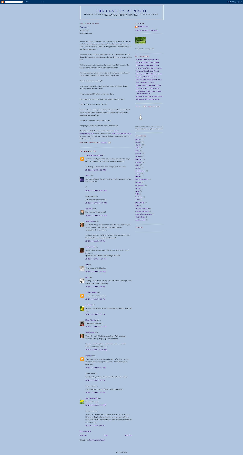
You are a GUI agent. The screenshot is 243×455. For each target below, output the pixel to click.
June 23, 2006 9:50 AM (95, 170)
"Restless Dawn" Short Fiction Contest (148, 79)
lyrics (137, 151)
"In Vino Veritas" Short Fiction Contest (148, 68)
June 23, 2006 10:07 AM (96, 190)
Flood (87, 175)
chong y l (88, 355)
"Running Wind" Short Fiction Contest (148, 74)
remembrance (140, 171)
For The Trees (90, 221)
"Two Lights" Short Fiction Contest (147, 99)
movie (137, 188)
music (137, 191)
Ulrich (137, 199)
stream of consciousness (143, 214)
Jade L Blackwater (91, 398)
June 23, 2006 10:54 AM (96, 215)
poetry (137, 139)
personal (138, 153)
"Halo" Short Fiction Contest (145, 82)
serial (137, 148)
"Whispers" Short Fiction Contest (146, 77)
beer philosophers (141, 179)
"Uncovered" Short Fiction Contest (147, 62)
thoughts (138, 159)
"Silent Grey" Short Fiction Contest (147, 88)
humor (137, 176)
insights (138, 156)
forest (137, 165)
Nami (137, 205)
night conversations (142, 208)
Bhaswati (88, 305)
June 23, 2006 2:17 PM (95, 241)
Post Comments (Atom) (97, 440)
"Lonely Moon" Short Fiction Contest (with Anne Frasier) (148, 92)
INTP (137, 194)
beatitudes (139, 197)
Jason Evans (143, 26)
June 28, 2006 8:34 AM (95, 405)
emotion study (140, 220)
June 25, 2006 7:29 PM (95, 380)
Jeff (86, 264)
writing (137, 174)
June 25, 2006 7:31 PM (95, 392)
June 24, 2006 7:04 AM (95, 271)
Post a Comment (85, 431)
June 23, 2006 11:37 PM (96, 259)
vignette (138, 145)
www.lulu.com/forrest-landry (121, 133)
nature (137, 168)
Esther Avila (89, 247)
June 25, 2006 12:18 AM (96, 350)
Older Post (128, 435)
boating (138, 182)
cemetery (138, 162)
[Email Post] (109, 142)
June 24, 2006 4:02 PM (95, 299)
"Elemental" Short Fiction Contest (147, 59)
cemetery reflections (142, 211)
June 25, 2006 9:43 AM (95, 367)
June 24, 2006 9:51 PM (95, 314)
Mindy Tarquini (90, 320)
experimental (139, 185)
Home (106, 435)
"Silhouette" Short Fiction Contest (147, 65)
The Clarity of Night (121, 10)
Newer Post (83, 435)
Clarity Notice (140, 217)
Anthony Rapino (91, 292)
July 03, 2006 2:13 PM (95, 425)
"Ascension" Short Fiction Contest (147, 71)
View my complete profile (146, 30)
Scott (87, 277)
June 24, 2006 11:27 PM (96, 327)
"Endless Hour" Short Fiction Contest (148, 85)
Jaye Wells (89, 208)
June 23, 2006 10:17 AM (96, 203)
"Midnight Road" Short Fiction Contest (148, 96)
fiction (137, 142)
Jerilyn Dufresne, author (93, 155)
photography (139, 202)
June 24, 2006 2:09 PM (95, 286)
